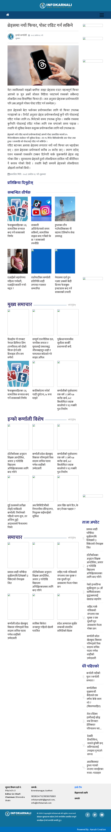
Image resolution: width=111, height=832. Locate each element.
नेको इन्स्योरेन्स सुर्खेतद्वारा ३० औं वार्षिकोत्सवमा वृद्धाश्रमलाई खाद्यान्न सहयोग (95, 592)
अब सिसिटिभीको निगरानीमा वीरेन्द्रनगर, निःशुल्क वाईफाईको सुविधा (42, 511)
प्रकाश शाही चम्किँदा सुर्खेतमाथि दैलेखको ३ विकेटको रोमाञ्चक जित (18, 577)
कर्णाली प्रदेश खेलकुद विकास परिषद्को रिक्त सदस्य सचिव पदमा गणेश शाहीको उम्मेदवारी (42, 461)
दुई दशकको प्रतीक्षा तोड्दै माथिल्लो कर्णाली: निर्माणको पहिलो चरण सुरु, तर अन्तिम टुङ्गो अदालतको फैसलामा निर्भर (17, 516)
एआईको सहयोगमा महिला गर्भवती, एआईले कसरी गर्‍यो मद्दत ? (17, 283)
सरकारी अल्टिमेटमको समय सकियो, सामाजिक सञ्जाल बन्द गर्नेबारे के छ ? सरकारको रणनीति (41, 234)
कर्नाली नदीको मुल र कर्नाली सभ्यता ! (93, 677)
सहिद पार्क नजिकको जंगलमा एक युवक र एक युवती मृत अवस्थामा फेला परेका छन (67, 579)
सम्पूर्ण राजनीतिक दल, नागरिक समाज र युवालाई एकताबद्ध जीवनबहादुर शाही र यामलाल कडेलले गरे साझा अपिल (43, 348)
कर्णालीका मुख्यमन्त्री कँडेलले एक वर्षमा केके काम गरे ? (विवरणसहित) (94, 697)
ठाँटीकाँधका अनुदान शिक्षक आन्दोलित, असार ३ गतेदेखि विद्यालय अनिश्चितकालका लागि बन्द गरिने (18, 463)
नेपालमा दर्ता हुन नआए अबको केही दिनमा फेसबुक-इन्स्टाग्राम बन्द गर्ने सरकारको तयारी (63, 284)
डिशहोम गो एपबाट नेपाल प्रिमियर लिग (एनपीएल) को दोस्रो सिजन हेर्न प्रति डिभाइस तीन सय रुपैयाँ (17, 348)
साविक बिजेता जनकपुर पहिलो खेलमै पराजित (42, 627)
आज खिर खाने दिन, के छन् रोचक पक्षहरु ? (67, 507)
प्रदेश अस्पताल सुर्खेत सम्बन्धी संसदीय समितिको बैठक (67, 627)
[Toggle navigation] (102, 15)
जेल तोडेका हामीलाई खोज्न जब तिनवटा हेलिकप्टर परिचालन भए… (94, 721)
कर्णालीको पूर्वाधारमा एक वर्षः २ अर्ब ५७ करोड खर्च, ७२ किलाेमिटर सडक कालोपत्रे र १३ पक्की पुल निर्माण (67, 400)
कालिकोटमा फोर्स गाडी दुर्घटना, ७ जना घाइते (42, 394)
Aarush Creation (98, 830)
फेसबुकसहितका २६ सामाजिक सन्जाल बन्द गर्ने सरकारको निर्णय (17, 230)
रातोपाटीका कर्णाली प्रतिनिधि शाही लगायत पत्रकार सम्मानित (40, 283)
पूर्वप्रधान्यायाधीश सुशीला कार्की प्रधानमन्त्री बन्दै (65, 343)
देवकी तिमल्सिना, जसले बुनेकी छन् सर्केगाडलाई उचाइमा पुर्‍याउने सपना (95, 745)
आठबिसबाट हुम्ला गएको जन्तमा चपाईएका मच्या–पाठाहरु (95, 767)
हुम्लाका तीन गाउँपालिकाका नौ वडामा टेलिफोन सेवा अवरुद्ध (64, 230)
